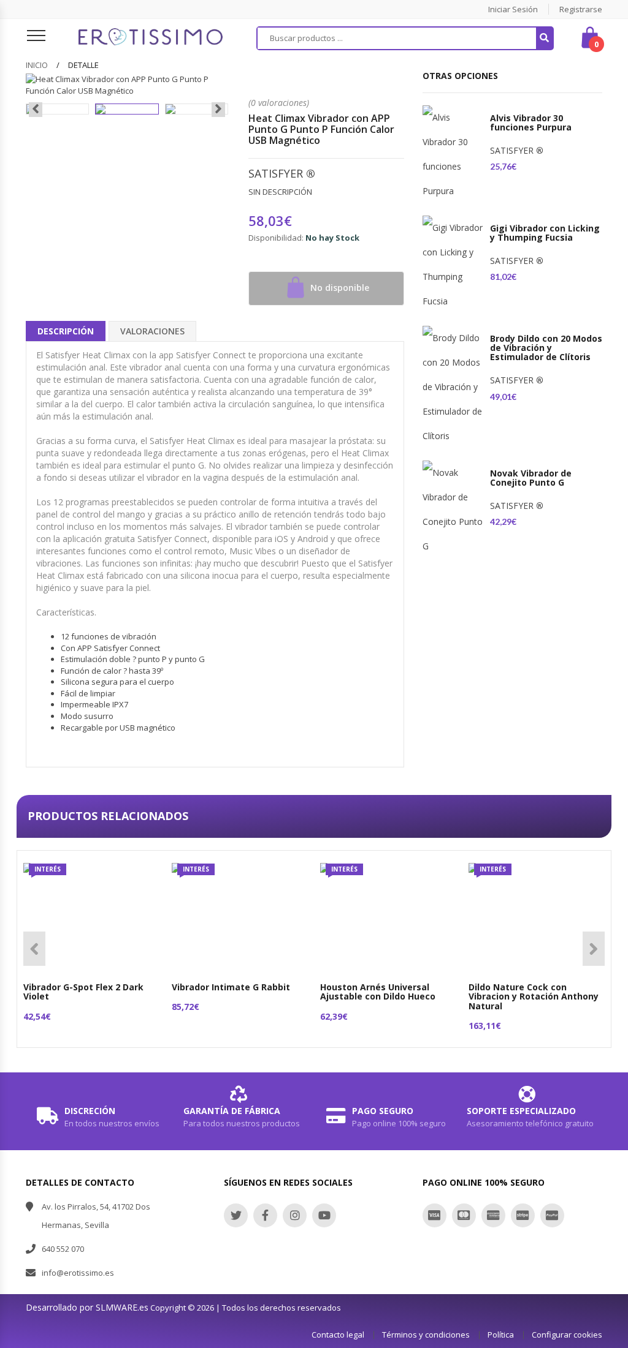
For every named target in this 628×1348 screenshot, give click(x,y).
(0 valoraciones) (278, 102)
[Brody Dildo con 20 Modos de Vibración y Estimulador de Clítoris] (453, 387)
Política (501, 1334)
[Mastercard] (464, 1215)
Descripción (65, 331)
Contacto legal (338, 1334)
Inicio (37, 64)
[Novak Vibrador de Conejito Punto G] (453, 510)
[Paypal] (552, 1215)
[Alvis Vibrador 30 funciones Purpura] (453, 154)
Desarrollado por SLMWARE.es (87, 1307)
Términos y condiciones (426, 1334)
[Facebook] (265, 1215)
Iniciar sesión (513, 9)
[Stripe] (523, 1215)
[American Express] (493, 1215)
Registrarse (580, 9)
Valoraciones (152, 331)
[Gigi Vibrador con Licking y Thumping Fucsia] (453, 265)
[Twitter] (236, 1215)
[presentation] (35, 110)
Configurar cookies (567, 1334)
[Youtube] (324, 1215)
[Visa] (434, 1215)
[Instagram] (295, 1215)
